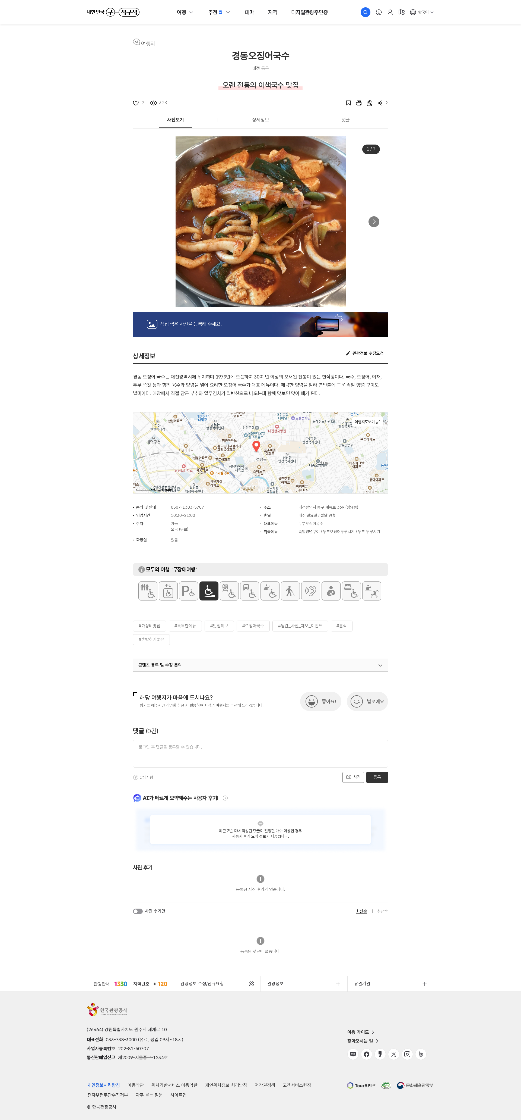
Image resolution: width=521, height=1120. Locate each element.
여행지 (148, 43)
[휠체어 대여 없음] (269, 590)
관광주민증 (309, 12)
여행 (181, 12)
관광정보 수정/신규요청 (202, 983)
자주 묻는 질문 (149, 1095)
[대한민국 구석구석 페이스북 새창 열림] (366, 1054)
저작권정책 (265, 1085)
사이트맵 (178, 1095)
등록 (377, 777)
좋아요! (329, 701)
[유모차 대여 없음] (371, 590)
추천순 (382, 911)
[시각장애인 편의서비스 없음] (290, 590)
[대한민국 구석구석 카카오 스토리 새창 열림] (380, 1054)
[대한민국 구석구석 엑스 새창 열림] (393, 1054)
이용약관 (136, 1085)
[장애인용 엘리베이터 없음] (168, 590)
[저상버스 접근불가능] (249, 590)
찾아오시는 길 (360, 1041)
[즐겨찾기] (346, 103)
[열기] (380, 665)
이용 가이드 (358, 1032)
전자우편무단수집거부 (107, 1095)
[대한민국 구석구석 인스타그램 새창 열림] (407, 1054)
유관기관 (362, 983)
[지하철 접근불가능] (229, 590)
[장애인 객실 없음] (351, 590)
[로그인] (390, 12)
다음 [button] (373, 221)
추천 (212, 12)
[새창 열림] (356, 103)
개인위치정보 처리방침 (226, 1085)
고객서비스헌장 (297, 1085)
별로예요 (375, 701)
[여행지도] (401, 12)
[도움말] (135, 777)
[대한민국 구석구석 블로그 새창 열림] (353, 1054)
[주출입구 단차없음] (208, 590)
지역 (272, 12)
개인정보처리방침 (103, 1085)
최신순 (361, 911)
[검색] (365, 12)
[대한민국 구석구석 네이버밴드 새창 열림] (421, 1054)
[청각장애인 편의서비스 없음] (310, 590)
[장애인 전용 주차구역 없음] (188, 590)
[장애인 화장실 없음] (147, 590)
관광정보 (275, 983)
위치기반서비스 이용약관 (174, 1085)
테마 (249, 12)
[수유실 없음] (331, 590)
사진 (356, 777)
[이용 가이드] (379, 12)
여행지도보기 (367, 422)
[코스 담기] (366, 103)
